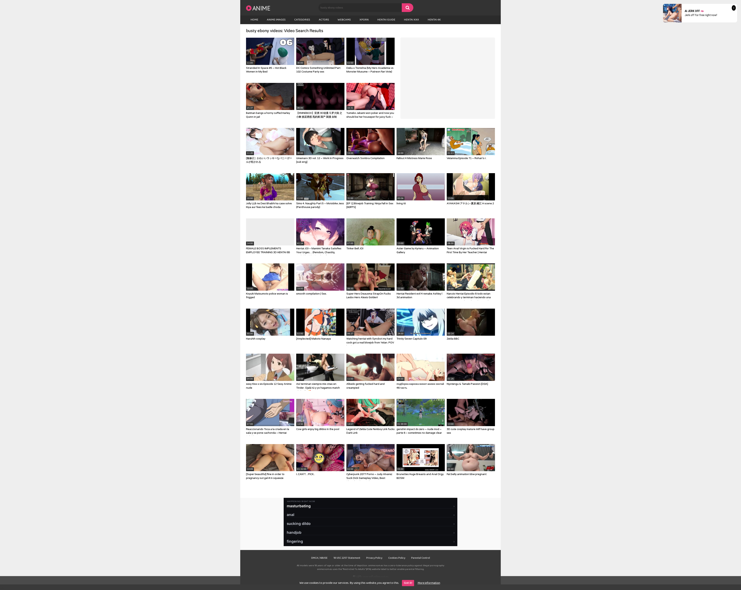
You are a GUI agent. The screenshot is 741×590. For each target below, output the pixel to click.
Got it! (408, 583)
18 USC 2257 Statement (346, 558)
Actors (324, 19)
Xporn (364, 19)
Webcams (344, 19)
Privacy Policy (374, 558)
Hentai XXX (411, 19)
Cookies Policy (396, 558)
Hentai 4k (434, 19)
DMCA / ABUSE (319, 558)
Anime (261, 8)
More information (429, 583)
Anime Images (276, 19)
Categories (302, 19)
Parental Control (420, 558)
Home (254, 19)
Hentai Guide (386, 19)
